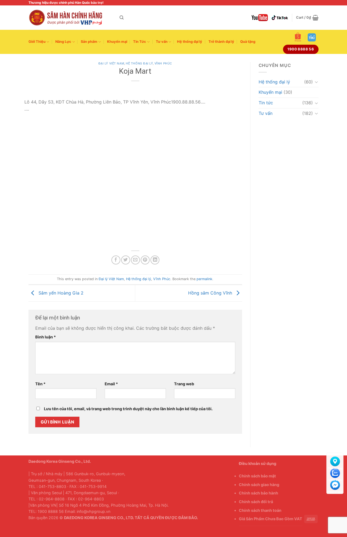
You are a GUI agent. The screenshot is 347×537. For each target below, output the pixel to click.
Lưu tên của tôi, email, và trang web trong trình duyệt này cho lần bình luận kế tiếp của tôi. (128, 408)
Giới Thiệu (37, 42)
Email (111, 383)
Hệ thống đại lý (189, 42)
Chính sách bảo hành (258, 493)
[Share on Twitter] (125, 259)
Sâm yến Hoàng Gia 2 (60, 292)
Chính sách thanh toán (260, 510)
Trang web (184, 383)
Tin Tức (139, 42)
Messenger (335, 484)
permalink (204, 279)
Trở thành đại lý (221, 42)
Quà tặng (247, 42)
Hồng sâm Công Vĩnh (210, 292)
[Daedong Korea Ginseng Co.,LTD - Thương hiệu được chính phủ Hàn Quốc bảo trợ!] (69, 18)
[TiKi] (312, 37)
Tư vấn (162, 42)
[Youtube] (260, 17)
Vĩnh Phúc (163, 63)
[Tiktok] (280, 17)
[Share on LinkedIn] (154, 259)
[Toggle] (316, 82)
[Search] (122, 17)
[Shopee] (298, 37)
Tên (40, 383)
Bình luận (45, 337)
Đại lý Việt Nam (111, 63)
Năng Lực (63, 42)
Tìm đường (335, 460)
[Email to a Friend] (135, 259)
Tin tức (266, 102)
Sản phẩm (89, 42)
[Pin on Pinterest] (145, 259)
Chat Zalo (335, 472)
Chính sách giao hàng (259, 484)
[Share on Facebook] (115, 259)
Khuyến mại (117, 42)
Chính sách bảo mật (257, 476)
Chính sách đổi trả (256, 501)
